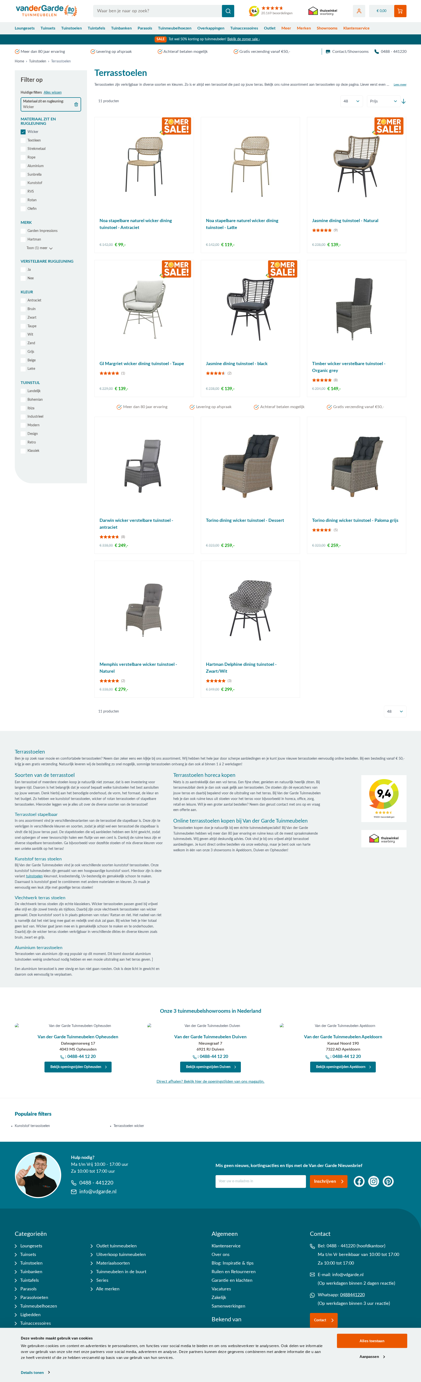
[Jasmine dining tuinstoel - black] (250, 309)
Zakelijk (219, 1298)
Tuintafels (96, 28)
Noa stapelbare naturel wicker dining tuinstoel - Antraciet (136, 224)
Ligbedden (30, 1315)
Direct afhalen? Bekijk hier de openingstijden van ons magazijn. (210, 1081)
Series (101, 1280)
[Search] (228, 11)
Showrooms (327, 28)
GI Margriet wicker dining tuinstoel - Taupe (142, 364)
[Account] (359, 11)
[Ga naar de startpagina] (46, 11)
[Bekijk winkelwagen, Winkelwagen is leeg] (400, 11)
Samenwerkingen (228, 1306)
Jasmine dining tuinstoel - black (237, 364)
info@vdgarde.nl (347, 1275)
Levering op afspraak (114, 52)
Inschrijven (325, 1181)
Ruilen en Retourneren (234, 1272)
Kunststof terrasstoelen (32, 1126)
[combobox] (163, 11)
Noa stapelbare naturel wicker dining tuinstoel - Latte (242, 224)
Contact (320, 1320)
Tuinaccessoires (244, 28)
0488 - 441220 (393, 52)
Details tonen (32, 1372)
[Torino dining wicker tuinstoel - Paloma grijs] (356, 466)
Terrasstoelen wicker (129, 1126)
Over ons (221, 1255)
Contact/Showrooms (350, 52)
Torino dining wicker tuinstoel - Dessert (245, 520)
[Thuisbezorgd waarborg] (322, 11)
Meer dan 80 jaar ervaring (43, 52)
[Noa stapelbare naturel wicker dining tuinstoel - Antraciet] (144, 166)
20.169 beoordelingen (276, 13)
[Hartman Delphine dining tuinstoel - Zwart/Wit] (250, 610)
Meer (286, 28)
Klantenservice (356, 28)
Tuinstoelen (71, 28)
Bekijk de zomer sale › (243, 39)
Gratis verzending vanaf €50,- (264, 52)
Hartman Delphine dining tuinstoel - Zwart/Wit (241, 668)
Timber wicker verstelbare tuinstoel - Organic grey (349, 367)
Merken (304, 28)
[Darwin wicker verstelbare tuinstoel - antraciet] (144, 466)
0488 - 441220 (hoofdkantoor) (356, 1246)
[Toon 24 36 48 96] (351, 101)
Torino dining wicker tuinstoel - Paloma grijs (355, 520)
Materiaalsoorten (112, 1263)
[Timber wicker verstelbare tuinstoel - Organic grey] (356, 309)
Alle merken (107, 1289)
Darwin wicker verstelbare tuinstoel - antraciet (136, 524)
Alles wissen (53, 92)
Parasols (145, 28)
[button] (51, 121)
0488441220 (352, 1295)
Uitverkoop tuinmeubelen (120, 1255)
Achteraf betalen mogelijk (185, 52)
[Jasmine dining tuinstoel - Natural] (356, 166)
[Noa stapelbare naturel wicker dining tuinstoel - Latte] (250, 166)
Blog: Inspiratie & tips (233, 1263)
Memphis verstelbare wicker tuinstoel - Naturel (138, 668)
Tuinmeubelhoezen (174, 28)
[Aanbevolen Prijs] (384, 101)
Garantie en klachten (232, 1280)
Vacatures (221, 1289)
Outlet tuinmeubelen (116, 1246)
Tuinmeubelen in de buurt (120, 1272)
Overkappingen (210, 28)
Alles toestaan (372, 1341)
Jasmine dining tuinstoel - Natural (345, 221)
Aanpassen (369, 1356)
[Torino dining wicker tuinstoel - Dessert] (250, 466)
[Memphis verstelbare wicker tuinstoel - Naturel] (144, 610)
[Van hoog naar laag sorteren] (403, 101)
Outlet (270, 28)
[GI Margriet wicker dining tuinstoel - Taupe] (144, 309)
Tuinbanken (121, 28)
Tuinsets (48, 28)
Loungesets (25, 28)
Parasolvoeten (33, 1298)
